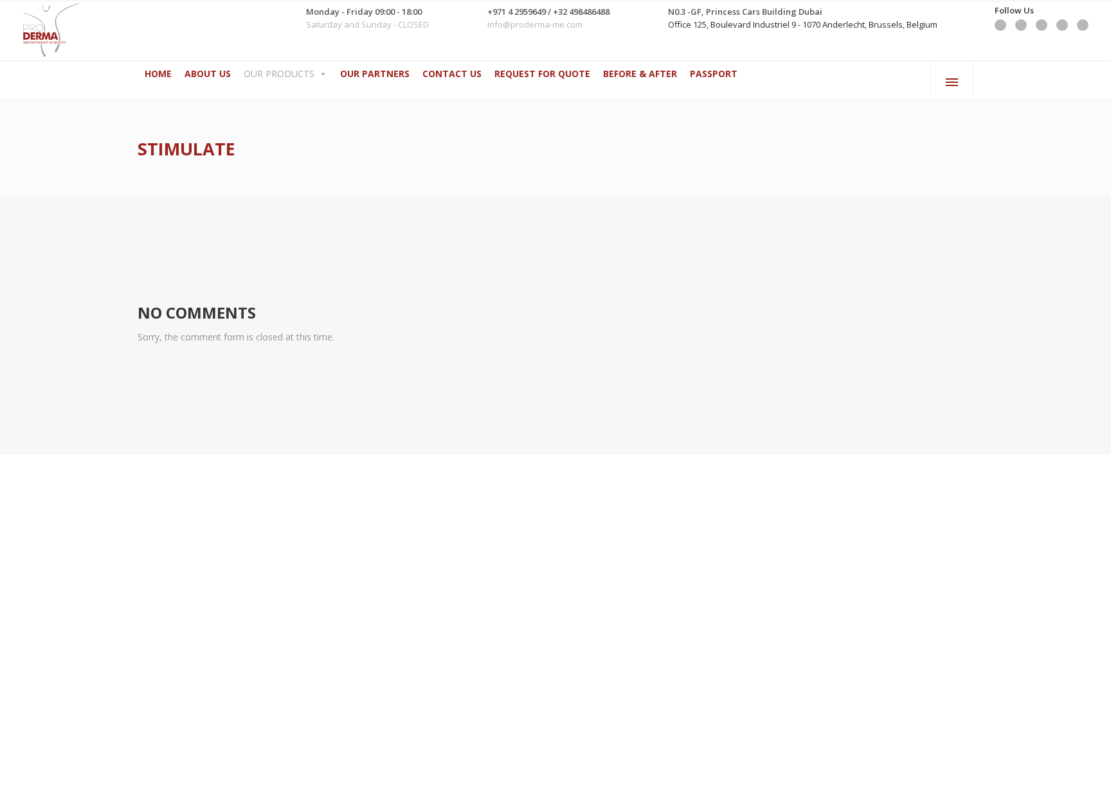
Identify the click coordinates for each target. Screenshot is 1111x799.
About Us (208, 73)
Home (158, 73)
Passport (713, 73)
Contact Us (452, 73)
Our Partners (375, 73)
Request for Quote (542, 73)
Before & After (640, 73)
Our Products (279, 73)
